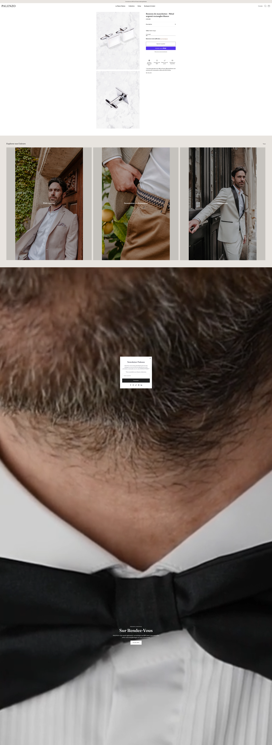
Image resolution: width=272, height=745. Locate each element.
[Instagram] (133, 385)
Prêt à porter (49, 203)
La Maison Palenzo (120, 6)
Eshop (139, 6)
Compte (260, 6)
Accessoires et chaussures (136, 203)
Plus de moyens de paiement (161, 51)
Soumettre (136, 380)
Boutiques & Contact (149, 6)
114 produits (136, 205)
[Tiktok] (136, 385)
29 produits (222, 205)
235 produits (49, 205)
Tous (264, 144)
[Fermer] (150, 358)
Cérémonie (223, 203)
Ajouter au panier (160, 43)
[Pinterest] (138, 385)
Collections (131, 6)
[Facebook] (130, 385)
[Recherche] (265, 6)
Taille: (147, 30)
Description (149, 24)
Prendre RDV (136, 642)
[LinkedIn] (141, 385)
